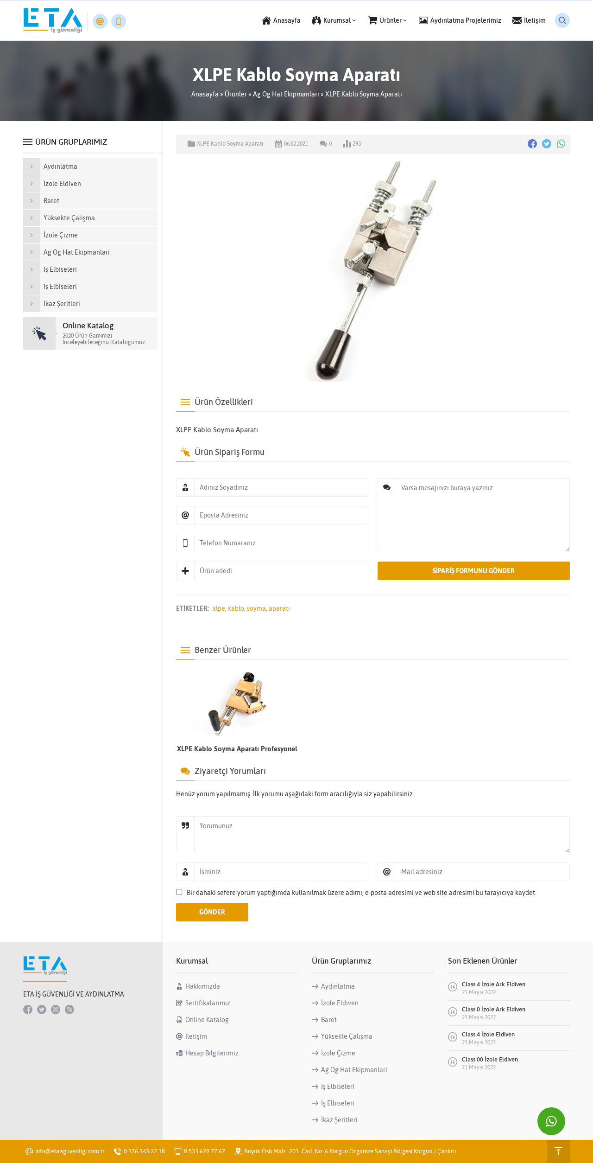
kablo (236, 608)
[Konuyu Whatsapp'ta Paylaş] (561, 143)
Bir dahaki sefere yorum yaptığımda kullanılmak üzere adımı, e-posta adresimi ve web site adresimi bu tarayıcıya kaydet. (361, 892)
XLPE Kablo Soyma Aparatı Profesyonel (237, 749)
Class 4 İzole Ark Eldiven (493, 984)
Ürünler (236, 94)
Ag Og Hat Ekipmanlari (286, 94)
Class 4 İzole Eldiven (488, 1034)
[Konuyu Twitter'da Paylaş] (546, 143)
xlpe (219, 608)
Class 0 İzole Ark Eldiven (493, 1009)
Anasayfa (205, 94)
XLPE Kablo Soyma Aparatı (363, 94)
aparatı (279, 608)
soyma (256, 608)
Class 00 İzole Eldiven (490, 1059)
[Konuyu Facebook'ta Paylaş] (532, 143)
